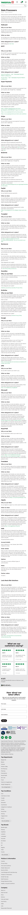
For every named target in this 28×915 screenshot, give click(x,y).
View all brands (5, 854)
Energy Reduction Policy (6, 881)
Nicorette (3, 838)
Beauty (2, 762)
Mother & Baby (4, 766)
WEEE (2, 903)
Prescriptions (4, 773)
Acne (2, 793)
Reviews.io (19, 680)
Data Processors (4, 879)
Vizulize (2, 852)
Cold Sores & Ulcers (5, 795)
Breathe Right (4, 827)
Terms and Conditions (6, 865)
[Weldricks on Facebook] (2, 737)
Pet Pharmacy (4, 768)
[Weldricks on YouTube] (10, 737)
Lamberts (3, 834)
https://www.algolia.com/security (12, 526)
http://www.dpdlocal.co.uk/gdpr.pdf (9, 387)
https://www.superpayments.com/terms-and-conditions (13, 113)
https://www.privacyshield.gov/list (17, 497)
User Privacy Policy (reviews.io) (9, 268)
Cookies (3, 861)
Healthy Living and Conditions (8, 883)
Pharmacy (3, 771)
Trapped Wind (4, 816)
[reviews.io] (6, 685)
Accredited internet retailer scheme (12, 746)
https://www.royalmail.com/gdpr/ (12, 456)
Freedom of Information (6, 874)
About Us (3, 890)
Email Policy (3, 901)
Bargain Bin (3, 759)
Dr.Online (13, 315)
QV (1, 845)
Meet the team (4, 892)
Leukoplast (3, 836)
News (2, 894)
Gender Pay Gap (4, 876)
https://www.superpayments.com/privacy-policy (12, 112)
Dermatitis (3, 802)
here (3, 147)
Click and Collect (4, 899)
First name (3, 703)
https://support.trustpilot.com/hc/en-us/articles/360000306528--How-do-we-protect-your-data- (13, 240)
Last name (3, 709)
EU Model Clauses (17, 420)
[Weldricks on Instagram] (6, 737)
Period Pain (3, 811)
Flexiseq (3, 829)
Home (2, 12)
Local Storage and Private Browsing (9, 872)
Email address (4, 714)
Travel (2, 780)
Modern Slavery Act (5, 868)
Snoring (3, 813)
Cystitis (2, 800)
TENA (2, 849)
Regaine (3, 847)
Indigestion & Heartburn (6, 807)
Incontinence (4, 804)
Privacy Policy (19, 315)
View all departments (6, 787)
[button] (26, 2)
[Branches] (17, 2)
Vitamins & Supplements (6, 782)
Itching (2, 809)
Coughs (3, 798)
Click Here (11, 43)
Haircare (3, 764)
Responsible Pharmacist (6, 908)
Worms (2, 818)
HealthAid (3, 831)
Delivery (3, 897)
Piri (2, 843)
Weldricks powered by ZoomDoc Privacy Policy (11, 287)
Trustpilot (3, 681)
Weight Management (5, 784)
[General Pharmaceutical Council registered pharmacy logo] (12, 728)
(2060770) (23, 741)
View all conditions (5, 820)
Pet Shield (3, 840)
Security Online (4, 870)
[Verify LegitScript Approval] (3, 733)
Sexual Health (4, 775)
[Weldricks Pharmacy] (7, 2)
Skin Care (3, 777)
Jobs (2, 906)
